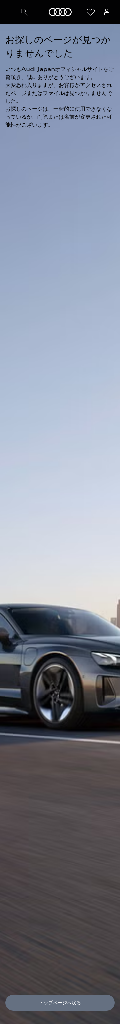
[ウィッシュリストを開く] (91, 12)
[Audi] (60, 12)
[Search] (24, 12)
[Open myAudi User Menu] (107, 12)
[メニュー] (10, 12)
